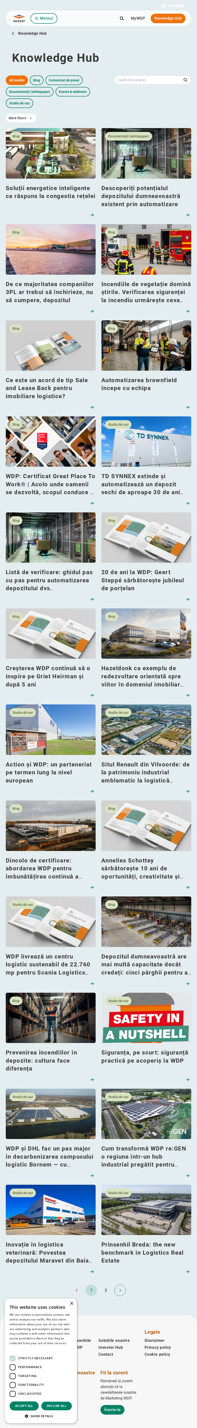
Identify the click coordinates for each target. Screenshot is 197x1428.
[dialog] (41, 1360)
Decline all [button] (56, 1406)
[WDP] (19, 18)
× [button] (71, 1303)
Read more (17, 1348)
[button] (173, 6)
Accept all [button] (24, 1406)
